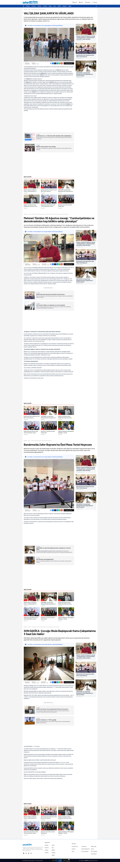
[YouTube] (62, 63)
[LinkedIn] (57, 63)
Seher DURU (27, 63)
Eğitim (29, 626)
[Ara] (96, 6)
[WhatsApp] (59, 63)
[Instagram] (29, 853)
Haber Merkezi (28, 264)
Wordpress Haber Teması (93, 860)
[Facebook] (53, 63)
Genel (29, 9)
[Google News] (51, 63)
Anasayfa (25, 9)
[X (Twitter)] (55, 63)
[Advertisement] (49, 121)
